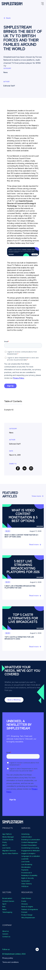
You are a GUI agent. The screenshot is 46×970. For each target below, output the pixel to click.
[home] (12, 3)
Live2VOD (24, 859)
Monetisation (26, 867)
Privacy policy (7, 958)
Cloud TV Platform (14, 265)
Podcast (24, 912)
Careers (5, 934)
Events (23, 901)
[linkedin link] (37, 949)
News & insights (27, 906)
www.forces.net (28, 156)
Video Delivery (26, 884)
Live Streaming (26, 864)
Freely (4, 842)
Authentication (26, 837)
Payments (24, 870)
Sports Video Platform (10, 853)
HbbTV (4, 845)
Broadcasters (7, 898)
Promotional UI (26, 873)
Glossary (24, 904)
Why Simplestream (28, 917)
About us (5, 931)
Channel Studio (8, 840)
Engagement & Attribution (30, 850)
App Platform (7, 834)
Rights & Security (27, 878)
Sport (4, 904)
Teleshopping (7, 912)
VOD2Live (24, 886)
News (4, 909)
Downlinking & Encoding (30, 848)
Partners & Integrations (29, 909)
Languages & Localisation (30, 856)
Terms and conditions (10, 962)
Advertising (25, 834)
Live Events (6, 848)
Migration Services (9, 850)
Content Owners (8, 901)
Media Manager (8, 837)
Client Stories (26, 898)
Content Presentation (29, 845)
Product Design (26, 915)
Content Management (29, 842)
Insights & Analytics (28, 853)
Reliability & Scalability (29, 875)
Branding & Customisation (30, 840)
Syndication (25, 881)
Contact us (6, 937)
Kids (3, 906)
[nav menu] (42, 4)
